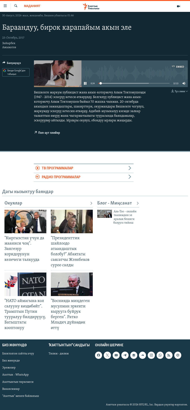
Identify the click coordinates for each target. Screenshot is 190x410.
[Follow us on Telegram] (124, 355)
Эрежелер (9, 367)
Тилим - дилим (59, 353)
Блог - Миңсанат (114, 203)
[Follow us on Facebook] (98, 355)
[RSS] (168, 355)
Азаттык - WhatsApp (15, 374)
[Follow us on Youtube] (116, 355)
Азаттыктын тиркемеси (18, 381)
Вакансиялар (11, 388)
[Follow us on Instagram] (151, 355)
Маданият (32, 6)
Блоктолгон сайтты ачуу (18, 353)
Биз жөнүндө (11, 360)
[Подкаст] (177, 355)
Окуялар (13, 203)
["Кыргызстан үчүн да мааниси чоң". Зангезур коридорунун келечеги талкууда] (25, 221)
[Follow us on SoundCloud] (142, 355)
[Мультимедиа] (178, 6)
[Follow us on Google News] (133, 355)
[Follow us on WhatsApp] (160, 355)
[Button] (11, 63)
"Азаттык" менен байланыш (20, 395)
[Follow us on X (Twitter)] (107, 355)
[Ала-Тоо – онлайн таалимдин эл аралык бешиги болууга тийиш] (104, 214)
